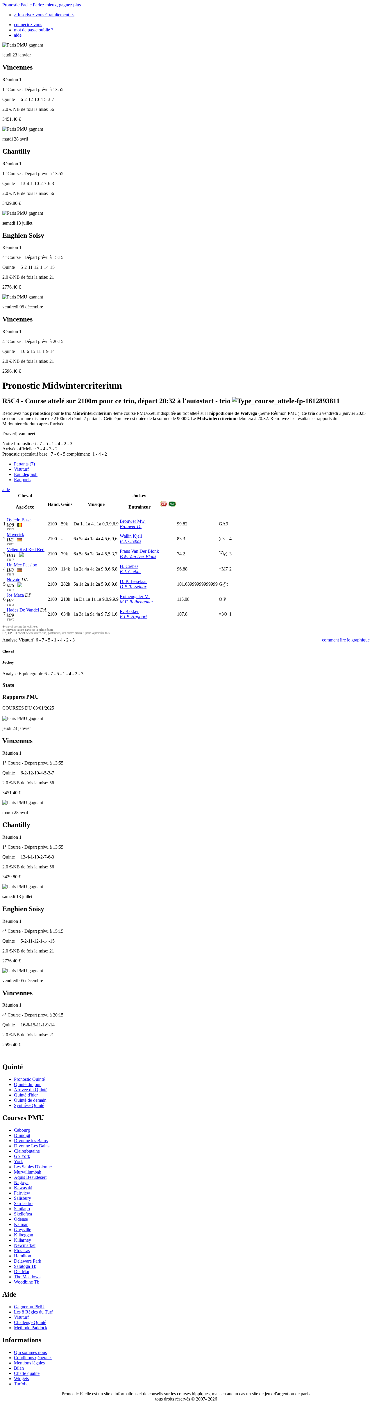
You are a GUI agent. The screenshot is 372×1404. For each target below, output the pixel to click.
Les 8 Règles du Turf (33, 1311)
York (18, 1161)
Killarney (22, 1240)
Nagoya (21, 1182)
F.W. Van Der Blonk (138, 556)
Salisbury (22, 1198)
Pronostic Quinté (29, 1079)
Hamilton (22, 1255)
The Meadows (27, 1276)
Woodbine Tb (26, 1281)
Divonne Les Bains (31, 1145)
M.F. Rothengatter (136, 601)
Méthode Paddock (30, 1327)
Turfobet (22, 1383)
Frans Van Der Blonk (139, 551)
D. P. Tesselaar (133, 581)
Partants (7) (24, 463)
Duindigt (22, 1135)
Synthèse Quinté (29, 1105)
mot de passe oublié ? (33, 29)
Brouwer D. (131, 526)
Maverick (15, 534)
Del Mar (21, 1271)
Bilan (19, 1368)
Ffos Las (22, 1250)
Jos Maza (15, 595)
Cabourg (22, 1130)
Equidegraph (25, 474)
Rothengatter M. (135, 596)
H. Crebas (129, 566)
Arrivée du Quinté (30, 1089)
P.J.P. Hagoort (133, 616)
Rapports (22, 479)
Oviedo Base (19, 519)
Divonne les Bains (31, 1140)
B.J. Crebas (130, 541)
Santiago (22, 1208)
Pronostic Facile (41, 4)
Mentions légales (29, 1362)
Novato (13, 579)
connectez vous (28, 24)
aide (18, 35)
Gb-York (22, 1156)
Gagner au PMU (29, 1306)
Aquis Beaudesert (30, 1177)
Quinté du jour (27, 1084)
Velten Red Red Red (25, 549)
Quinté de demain (30, 1100)
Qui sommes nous (30, 1352)
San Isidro (23, 1203)
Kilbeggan (23, 1234)
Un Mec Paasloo (22, 564)
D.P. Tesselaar (133, 586)
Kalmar (21, 1224)
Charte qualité (27, 1373)
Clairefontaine (27, 1151)
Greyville (22, 1229)
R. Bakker (129, 611)
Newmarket (24, 1245)
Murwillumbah (27, 1172)
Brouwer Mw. (133, 521)
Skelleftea (23, 1213)
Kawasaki (23, 1187)
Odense (21, 1219)
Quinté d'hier (26, 1094)
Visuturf (21, 469)
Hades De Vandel (23, 609)
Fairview (22, 1192)
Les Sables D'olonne (33, 1166)
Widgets (21, 1378)
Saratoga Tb (25, 1266)
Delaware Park (27, 1261)
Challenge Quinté (30, 1322)
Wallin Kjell (131, 536)
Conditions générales (33, 1357)
